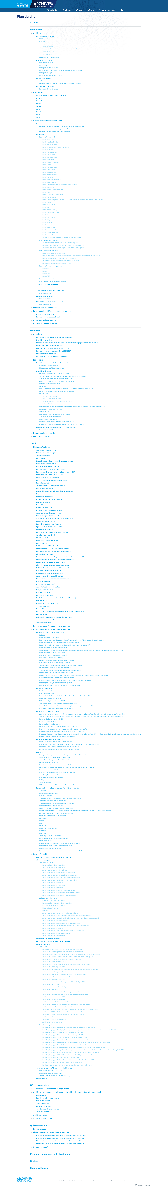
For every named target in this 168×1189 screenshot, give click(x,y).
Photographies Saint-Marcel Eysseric (50, 75)
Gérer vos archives (39, 1085)
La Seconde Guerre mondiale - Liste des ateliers (57, 903)
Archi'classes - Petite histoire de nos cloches (55, 1002)
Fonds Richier (46, 164)
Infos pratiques (39, 1129)
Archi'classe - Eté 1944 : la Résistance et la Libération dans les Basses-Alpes (65, 1012)
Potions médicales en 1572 (45, 488)
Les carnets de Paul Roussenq (48, 89)
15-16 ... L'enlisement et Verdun (51, 399)
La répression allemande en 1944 (47, 603)
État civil (42, 41)
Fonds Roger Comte (48, 169)
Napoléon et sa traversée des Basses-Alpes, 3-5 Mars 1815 (57, 660)
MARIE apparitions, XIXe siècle (48, 793)
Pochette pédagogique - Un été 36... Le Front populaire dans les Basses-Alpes (66, 1040)
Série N (38, 109)
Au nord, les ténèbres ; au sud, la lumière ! (49, 576)
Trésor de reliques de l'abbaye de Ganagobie (51, 486)
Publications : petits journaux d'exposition (50, 632)
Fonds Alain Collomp (48, 187)
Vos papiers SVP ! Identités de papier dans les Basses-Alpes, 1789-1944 (61, 665)
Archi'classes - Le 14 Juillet (50, 984)
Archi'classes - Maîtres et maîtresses (53, 999)
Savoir (33, 443)
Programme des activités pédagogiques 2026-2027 (53, 351)
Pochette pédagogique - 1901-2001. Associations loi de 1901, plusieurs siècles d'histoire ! (69, 1055)
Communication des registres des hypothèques (52, 356)
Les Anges (42, 826)
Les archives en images (44, 60)
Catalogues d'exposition (44, 688)
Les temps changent (43, 592)
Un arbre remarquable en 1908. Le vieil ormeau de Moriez (55, 559)
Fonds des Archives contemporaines (50, 266)
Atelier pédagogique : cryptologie (52, 882)
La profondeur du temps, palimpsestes (51, 777)
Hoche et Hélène (41, 614)
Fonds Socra (46, 192)
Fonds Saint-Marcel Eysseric (51, 212)
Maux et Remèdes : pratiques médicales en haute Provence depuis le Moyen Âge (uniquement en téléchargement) (74, 675)
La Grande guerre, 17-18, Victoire (49, 637)
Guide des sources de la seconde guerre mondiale (54, 129)
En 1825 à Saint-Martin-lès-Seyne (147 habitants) (52, 568)
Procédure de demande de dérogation (48, 317)
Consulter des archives (43, 1106)
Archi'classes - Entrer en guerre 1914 (53, 967)
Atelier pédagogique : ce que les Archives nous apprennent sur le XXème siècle (66, 915)
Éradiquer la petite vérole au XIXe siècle (49, 510)
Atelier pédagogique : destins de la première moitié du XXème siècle (63, 930)
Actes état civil (46, 44)
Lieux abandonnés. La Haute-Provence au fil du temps (56, 708)
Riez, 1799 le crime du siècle (45, 505)
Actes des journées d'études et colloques (49, 739)
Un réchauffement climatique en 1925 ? (49, 513)
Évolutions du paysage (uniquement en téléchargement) (56, 678)
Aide (37, 288)
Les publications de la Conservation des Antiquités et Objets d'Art (57, 788)
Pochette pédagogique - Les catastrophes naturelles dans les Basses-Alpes (65, 1045)
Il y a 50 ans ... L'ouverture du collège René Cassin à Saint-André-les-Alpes (60, 611)
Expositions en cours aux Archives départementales (53, 363)
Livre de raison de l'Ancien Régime (47, 466)
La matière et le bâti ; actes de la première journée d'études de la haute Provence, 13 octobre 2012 (69, 744)
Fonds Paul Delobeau (49, 197)
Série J (38, 104)
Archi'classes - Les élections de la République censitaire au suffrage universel (66, 1004)
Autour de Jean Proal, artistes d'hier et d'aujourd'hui (55, 760)
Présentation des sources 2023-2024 (50, 1073)
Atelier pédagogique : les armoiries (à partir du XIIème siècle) (61, 892)
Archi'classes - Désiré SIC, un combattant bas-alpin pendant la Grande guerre (66, 964)
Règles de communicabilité (45, 314)
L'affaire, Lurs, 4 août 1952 (47, 721)
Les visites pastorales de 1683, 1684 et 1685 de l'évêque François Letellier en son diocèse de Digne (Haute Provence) (75, 811)
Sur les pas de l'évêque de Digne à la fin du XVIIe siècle (56, 813)
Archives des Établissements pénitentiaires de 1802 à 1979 (60, 260)
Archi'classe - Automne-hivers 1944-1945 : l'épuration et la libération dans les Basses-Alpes (70, 1009)
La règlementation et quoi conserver (48, 1098)
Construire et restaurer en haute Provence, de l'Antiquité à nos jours (59, 749)
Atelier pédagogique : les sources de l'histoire (56, 933)
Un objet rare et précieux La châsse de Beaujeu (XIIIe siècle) (56, 598)
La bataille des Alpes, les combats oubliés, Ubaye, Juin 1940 (57, 673)
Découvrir (35, 330)
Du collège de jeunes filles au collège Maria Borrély (55, 668)
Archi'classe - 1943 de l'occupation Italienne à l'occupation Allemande (63, 1014)
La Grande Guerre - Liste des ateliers (53, 865)
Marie (41, 823)
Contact (61, 1181)
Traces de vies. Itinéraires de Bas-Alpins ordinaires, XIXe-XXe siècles (60, 670)
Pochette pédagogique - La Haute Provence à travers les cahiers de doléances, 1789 (68, 1060)
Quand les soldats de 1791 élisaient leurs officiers (52, 549)
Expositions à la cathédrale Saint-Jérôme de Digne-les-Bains (56, 427)
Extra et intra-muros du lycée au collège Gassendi (54, 663)
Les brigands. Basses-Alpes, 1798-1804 (51, 719)
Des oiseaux (43, 831)
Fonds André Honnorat (49, 217)
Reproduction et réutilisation (45, 324)
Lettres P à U (46, 276)
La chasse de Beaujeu (46, 841)
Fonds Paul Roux (47, 177)
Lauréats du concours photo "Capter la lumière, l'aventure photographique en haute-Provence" (67, 343)
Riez (37, 494)
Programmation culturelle (44, 433)
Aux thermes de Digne (43, 622)
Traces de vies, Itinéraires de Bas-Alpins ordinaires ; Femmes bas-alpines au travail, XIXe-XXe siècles (70, 706)
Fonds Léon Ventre (48, 159)
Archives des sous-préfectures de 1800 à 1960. (56, 263)
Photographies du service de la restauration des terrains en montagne (60, 70)
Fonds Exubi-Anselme (49, 172)
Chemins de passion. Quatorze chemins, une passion (55, 846)
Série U (38, 117)
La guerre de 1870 (42, 601)
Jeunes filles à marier (43, 502)
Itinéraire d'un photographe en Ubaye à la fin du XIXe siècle (57, 772)
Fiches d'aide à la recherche (45, 308)
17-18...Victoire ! (47, 404)
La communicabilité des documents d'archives (52, 311)
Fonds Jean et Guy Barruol (50, 162)
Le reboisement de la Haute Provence (48, 524)
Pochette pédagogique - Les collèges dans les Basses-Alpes (60, 1057)
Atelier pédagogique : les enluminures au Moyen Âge (58, 872)
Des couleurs (43, 818)
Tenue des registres (42, 1103)
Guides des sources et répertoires (47, 121)
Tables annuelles (47, 54)
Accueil (34, 22)
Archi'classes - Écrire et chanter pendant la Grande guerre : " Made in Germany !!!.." (67, 957)
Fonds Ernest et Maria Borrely (51, 179)
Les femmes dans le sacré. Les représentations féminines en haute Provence (62, 851)
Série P (38, 114)
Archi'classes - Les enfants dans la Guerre (55, 962)
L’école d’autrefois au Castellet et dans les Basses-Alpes (54, 337)
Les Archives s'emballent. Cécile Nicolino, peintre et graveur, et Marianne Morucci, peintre (66, 767)
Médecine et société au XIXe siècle (47, 540)
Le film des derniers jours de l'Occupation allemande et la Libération (60, 83)
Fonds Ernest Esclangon (49, 182)
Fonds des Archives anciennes (48, 240)
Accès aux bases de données (45, 285)
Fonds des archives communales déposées (52, 281)
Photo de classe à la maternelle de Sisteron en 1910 (53, 565)
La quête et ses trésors (46, 795)
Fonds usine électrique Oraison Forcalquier (55, 147)
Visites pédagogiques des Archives (48, 939)
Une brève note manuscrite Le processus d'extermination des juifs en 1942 (60, 557)
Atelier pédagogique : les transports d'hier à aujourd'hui (59, 895)
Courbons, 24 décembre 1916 (46, 450)
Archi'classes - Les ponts (50, 989)
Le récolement (41, 1095)
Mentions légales (39, 1168)
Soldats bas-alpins (42, 538)
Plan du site (72, 1181)
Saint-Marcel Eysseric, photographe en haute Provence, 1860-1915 (59, 703)
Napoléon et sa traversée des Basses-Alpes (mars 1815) (56, 391)
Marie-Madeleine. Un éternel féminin (50, 848)
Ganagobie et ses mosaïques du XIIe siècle (52, 816)
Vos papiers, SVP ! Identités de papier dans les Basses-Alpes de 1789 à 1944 (62, 376)
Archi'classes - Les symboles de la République (56, 987)
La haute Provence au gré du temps (50, 384)
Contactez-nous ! (40, 1147)
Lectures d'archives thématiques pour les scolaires (53, 941)
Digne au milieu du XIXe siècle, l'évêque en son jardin (53, 579)
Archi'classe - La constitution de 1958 (53, 997)
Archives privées (40, 1115)
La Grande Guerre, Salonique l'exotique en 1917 (51, 573)
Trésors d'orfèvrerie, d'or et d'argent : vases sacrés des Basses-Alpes (60, 798)
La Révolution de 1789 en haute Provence (50, 546)
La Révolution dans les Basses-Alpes (53, 253)
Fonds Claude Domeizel (49, 167)
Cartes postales (44, 65)
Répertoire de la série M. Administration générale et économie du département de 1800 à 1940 (71, 255)
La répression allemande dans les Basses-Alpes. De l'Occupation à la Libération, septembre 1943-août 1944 (72, 407)
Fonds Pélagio (46, 220)
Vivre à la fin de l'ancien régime (46, 453)
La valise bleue (41, 609)
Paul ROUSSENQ (41, 543)
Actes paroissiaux (47, 46)
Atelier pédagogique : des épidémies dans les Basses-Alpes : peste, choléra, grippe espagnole (70, 918)
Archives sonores (44, 81)
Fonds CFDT (46, 207)
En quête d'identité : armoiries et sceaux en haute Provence (57, 765)
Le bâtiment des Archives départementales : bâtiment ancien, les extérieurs (61, 1135)
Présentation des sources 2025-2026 (50, 1070)
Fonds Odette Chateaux (49, 144)
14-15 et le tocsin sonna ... (50, 396)
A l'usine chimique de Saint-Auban (47, 620)
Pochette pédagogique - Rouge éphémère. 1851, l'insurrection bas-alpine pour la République (70, 1052)
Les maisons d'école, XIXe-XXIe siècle (50, 409)
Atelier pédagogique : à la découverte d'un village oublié (59, 880)
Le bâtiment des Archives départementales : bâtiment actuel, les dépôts (60, 1138)
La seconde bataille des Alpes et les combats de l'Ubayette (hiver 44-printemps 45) (64, 645)
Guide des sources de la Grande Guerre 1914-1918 (54, 131)
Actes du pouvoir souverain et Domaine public (51, 95)
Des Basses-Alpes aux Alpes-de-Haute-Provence (52, 532)
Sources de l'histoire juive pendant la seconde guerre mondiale (61, 237)
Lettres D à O (46, 273)
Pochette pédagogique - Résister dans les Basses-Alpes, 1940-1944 (63, 1035)
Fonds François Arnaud (49, 157)
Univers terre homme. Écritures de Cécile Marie (53, 838)
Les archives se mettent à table (48, 770)
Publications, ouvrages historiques (47, 711)
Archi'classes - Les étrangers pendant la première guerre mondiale (62, 949)
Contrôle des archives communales (48, 1109)
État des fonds (39, 92)
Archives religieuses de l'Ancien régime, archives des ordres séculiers (63, 245)
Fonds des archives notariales (48, 279)
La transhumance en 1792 (44, 497)
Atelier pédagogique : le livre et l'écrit (53, 885)
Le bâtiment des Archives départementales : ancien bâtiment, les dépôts (60, 1144)
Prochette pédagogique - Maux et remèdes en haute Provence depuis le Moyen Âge (67, 1065)
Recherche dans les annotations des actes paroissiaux (62, 49)
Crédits (34, 1161)
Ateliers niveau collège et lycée (48, 898)
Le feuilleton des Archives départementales (51, 626)
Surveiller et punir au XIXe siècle (46, 535)
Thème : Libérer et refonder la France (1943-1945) (54, 1076)
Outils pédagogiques (43, 944)
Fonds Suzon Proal (48, 225)
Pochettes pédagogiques (47, 1025)
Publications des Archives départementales (51, 629)
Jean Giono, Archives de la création (50, 775)
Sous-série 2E (40, 98)
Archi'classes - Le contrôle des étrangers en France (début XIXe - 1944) (64, 974)
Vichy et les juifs (44, 412)
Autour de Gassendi (45, 782)
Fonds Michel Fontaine (49, 174)
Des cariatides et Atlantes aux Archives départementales (55, 461)
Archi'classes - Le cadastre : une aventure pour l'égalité (59, 1007)
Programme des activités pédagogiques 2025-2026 (53, 857)
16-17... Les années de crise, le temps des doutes (57, 401)
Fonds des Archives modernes (48, 250)
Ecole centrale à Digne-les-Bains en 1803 (49, 475)
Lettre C (44, 271)
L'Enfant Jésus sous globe (44, 508)
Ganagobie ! (43, 386)
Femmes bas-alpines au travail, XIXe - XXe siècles (54, 414)
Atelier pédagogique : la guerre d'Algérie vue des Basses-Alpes (61, 923)
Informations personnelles (45, 36)
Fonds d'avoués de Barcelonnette (52, 190)
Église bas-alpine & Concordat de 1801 (49, 527)
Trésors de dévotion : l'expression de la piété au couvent (56, 803)
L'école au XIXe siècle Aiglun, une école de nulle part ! (53, 551)
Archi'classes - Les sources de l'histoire (54, 979)
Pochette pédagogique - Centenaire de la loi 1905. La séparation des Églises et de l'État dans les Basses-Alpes (76, 1042)
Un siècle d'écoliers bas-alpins (48, 419)
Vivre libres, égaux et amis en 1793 (47, 516)
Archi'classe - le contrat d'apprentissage (54, 1019)
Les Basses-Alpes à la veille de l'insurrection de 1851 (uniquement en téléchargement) (65, 680)
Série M (38, 106)
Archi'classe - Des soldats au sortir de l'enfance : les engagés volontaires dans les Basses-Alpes (71, 954)
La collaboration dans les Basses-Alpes (49, 570)
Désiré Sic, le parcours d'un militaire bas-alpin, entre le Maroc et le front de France (64, 729)
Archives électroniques (43, 1112)
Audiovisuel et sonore (43, 78)
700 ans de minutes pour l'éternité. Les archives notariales (57, 785)
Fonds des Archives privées (47, 137)
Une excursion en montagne (45, 521)
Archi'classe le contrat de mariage (52, 1022)
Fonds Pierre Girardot (48, 215)
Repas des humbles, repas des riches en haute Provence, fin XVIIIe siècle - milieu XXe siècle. (67, 389)
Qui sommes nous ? (40, 1125)
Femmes (45, 910)
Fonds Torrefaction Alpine (50, 230)
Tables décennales (48, 52)
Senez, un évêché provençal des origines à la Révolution (56, 381)
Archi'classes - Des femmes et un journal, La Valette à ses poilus (62, 959)
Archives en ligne (40, 33)
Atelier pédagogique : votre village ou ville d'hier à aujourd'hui (61, 877)
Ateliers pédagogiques (43, 860)
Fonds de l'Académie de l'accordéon (53, 195)
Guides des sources (42, 124)
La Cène (41, 821)
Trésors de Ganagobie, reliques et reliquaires (52, 801)
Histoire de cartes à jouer (44, 554)
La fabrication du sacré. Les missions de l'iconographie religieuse (59, 843)
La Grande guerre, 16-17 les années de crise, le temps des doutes (59, 642)
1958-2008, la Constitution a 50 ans (50, 417)
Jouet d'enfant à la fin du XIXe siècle (48, 587)
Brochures (39, 752)
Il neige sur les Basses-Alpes (45, 590)
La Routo (42, 635)
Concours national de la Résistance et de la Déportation (54, 1068)
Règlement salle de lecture (44, 320)
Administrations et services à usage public (51, 1089)
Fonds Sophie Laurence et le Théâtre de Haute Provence (59, 185)
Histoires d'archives (41, 447)
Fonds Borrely (46, 202)
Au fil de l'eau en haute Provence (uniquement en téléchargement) (59, 685)
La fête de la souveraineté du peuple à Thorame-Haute (54, 617)
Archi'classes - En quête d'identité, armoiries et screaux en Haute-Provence (65, 994)
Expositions (38, 360)
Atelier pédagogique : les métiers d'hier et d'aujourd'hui (59, 890)
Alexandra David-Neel (43, 455)
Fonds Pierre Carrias (48, 205)
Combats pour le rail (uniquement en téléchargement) (55, 683)
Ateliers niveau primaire (46, 862)
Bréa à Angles (43, 833)
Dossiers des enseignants (44, 296)
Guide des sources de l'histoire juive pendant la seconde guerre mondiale (61, 126)
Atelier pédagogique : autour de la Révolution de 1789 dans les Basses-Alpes (65, 925)
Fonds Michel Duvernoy (49, 210)
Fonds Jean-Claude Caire (50, 142)
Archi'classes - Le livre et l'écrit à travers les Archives (58, 977)
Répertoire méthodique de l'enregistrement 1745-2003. (59, 258)
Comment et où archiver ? (44, 1101)
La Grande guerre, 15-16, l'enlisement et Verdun (53, 647)
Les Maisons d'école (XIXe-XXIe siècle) (51, 657)
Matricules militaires (45, 39)
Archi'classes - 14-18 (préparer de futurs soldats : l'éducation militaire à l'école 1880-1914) (70, 969)
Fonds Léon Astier (48, 149)
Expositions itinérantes (43, 371)
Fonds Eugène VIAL (48, 139)
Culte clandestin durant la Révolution (48, 477)
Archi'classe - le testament (50, 1017)
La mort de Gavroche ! (43, 581)
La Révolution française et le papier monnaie (50, 562)
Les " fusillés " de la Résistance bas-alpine (50, 302)
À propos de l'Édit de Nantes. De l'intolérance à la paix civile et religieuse (61, 424)
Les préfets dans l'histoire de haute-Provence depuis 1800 (57, 422)
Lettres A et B (46, 268)
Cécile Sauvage (41, 458)
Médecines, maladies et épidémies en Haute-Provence (55, 742)
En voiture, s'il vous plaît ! (47, 693)
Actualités (37, 334)
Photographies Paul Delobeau (48, 68)
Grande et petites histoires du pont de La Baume (54, 374)
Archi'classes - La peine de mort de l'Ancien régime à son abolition (62, 992)
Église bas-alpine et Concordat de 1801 (51, 806)
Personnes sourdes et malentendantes (50, 1154)
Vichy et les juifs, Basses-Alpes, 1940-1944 (52, 701)
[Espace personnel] (121, 10)
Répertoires (40, 134)
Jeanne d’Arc (43, 790)
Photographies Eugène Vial (47, 73)
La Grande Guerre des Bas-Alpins (49, 724)
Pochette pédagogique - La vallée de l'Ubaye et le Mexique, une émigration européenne (68, 1027)
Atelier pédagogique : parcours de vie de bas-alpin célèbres (60, 913)
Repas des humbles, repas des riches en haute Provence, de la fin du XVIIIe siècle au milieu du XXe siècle (71, 640)
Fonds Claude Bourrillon (49, 152)
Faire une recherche (45, 293)
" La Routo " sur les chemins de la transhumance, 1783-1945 (57, 379)
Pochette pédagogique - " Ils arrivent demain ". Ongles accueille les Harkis (64, 1037)
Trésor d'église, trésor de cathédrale (50, 836)
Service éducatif (40, 854)
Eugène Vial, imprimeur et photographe (49, 499)
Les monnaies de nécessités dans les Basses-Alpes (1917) (55, 472)
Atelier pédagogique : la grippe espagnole (55, 920)
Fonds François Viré (48, 235)
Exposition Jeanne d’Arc (44, 340)
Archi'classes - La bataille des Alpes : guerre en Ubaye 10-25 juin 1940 (63, 982)
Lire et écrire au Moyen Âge (50, 908)
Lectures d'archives (41, 436)
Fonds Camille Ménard (49, 154)
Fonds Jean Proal (47, 222)
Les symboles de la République (48, 762)
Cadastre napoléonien (46, 63)
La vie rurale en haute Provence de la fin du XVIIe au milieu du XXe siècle (61, 731)
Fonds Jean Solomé (48, 227)
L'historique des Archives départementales (51, 1132)
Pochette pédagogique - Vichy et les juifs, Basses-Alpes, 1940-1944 (62, 1032)
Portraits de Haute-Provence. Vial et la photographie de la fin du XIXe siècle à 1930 (64, 696)
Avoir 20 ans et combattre (45, 595)
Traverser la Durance (43, 606)
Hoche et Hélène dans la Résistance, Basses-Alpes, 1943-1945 (58, 726)
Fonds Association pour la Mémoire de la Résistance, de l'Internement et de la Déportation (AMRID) (72, 200)
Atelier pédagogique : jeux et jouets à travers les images (59, 875)
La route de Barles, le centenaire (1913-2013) (53, 655)
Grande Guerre (43, 394)
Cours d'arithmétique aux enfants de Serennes (51, 480)
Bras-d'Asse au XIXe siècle (45, 529)
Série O (38, 112)
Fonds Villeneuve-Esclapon (50, 232)
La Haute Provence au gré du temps (50, 698)
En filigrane (42, 780)
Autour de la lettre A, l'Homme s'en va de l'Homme (54, 757)
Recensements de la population (49, 57)
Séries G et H (40, 101)
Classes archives (41, 1078)
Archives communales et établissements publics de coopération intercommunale (67, 1092)
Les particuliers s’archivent (45, 86)
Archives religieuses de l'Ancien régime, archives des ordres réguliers (63, 248)
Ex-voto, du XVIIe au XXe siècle (48, 828)
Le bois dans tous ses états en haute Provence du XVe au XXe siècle (60, 747)
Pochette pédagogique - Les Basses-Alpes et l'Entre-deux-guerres (62, 1062)
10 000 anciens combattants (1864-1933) (50, 291)
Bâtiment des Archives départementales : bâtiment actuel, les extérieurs (60, 1141)
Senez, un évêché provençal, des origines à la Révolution (56, 808)
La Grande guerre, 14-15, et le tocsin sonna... (53, 652)
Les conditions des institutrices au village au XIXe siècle (54, 491)
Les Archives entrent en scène (46, 354)
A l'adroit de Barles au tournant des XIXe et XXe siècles (54, 518)
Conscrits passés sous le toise (46, 464)
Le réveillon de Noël (42, 483)
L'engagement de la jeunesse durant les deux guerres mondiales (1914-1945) (62, 755)
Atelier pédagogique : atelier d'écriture (53, 936)
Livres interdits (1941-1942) (45, 584)
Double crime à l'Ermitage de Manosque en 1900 (52, 469)
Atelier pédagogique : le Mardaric (52, 887)
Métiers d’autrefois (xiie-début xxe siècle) (49, 345)
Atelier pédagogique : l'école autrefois (53, 867)
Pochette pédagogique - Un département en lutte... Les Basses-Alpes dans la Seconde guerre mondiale (73, 1047)
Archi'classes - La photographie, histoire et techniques (58, 972)
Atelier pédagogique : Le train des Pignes (54, 870)
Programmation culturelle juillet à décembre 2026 (52, 348)
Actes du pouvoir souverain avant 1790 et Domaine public (60, 243)
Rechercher (36, 29)
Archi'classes (43, 947)
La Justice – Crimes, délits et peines (53, 905)
